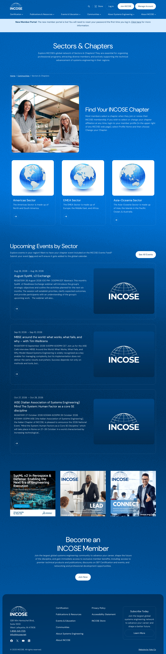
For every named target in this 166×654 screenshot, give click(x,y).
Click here (136, 22)
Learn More (139, 633)
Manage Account (145, 6)
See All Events (146, 254)
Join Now (83, 577)
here (31, 256)
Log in (111, 6)
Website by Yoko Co (147, 649)
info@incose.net (18, 634)
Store (100, 6)
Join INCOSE (125, 6)
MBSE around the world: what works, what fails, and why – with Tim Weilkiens (48, 339)
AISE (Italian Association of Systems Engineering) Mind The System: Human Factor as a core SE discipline (47, 406)
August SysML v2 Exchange (32, 276)
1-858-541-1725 (18, 631)
